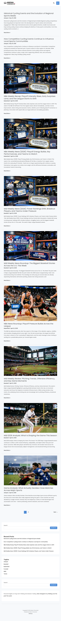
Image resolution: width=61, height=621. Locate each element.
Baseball (6, 213)
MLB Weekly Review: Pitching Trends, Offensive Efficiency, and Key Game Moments (29, 379)
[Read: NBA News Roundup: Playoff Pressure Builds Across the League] (30, 303)
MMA (5, 571)
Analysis (6, 18)
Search (5, 525)
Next (56, 512)
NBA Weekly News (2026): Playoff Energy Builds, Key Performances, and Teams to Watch (27, 152)
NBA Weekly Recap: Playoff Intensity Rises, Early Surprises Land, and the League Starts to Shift (29, 97)
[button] (54, 3)
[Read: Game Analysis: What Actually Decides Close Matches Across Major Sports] (30, 470)
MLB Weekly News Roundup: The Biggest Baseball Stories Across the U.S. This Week (29, 264)
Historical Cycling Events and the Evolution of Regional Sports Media (29, 14)
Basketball (6, 101)
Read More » (7, 33)
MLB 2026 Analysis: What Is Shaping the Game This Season (30, 435)
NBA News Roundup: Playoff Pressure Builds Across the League (28, 324)
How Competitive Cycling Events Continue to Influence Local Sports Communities (29, 40)
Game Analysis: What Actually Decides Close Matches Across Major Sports (28, 489)
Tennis (5, 574)
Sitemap (30, 613)
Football (6, 569)
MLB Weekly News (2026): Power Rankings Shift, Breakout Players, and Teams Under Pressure (29, 209)
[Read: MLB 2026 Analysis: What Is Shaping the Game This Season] (30, 418)
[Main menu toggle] (57, 3)
